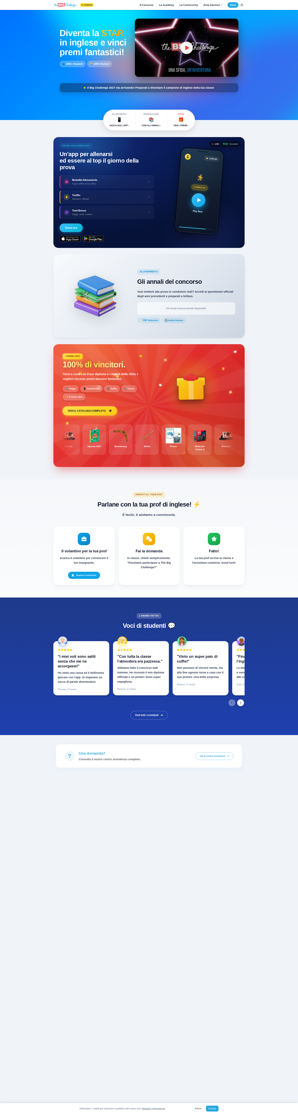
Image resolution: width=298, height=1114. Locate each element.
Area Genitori (211, 5)
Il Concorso (147, 5)
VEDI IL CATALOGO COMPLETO (87, 411)
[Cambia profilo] (242, 5)
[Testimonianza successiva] (240, 702)
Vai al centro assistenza (212, 756)
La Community (189, 5)
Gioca (233, 4)
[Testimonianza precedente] (231, 702)
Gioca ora (71, 227)
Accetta (212, 1108)
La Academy (166, 5)
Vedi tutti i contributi (146, 715)
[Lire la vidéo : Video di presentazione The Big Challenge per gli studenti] (186, 48)
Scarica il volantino (86, 575)
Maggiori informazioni (153, 1108)
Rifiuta (198, 1108)
